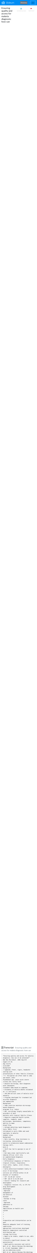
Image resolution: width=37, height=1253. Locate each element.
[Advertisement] (18, 43)
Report (31, 11)
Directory (24, 2)
